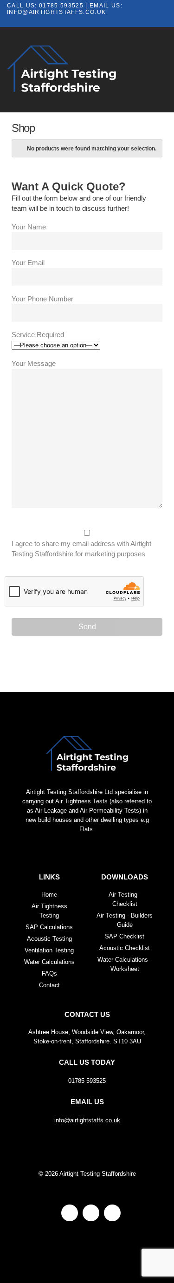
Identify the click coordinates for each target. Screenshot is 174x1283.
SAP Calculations (49, 927)
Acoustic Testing (49, 938)
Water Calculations (49, 961)
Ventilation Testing (49, 950)
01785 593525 (61, 5)
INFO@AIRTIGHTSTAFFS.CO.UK (56, 12)
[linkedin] (112, 1213)
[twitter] (91, 1213)
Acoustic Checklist (124, 947)
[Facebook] (69, 1213)
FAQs (49, 973)
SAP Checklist (124, 936)
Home (49, 894)
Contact (49, 985)
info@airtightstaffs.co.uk (87, 1111)
